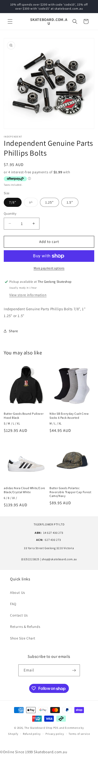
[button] (10, 21)
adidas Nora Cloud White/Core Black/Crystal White (24, 490)
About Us (17, 592)
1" (33, 203)
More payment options (49, 268)
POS (56, 727)
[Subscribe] (74, 670)
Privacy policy (54, 734)
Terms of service (79, 734)
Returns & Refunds (25, 626)
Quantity (10, 213)
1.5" (70, 202)
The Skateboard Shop (38, 727)
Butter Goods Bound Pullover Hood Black (23, 415)
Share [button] (13, 331)
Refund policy (32, 734)
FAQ (13, 604)
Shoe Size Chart (22, 638)
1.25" (49, 202)
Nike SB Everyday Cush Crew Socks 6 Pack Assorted (69, 415)
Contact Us (19, 615)
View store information (27, 295)
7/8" (12, 202)
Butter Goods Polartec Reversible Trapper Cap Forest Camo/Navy (70, 492)
